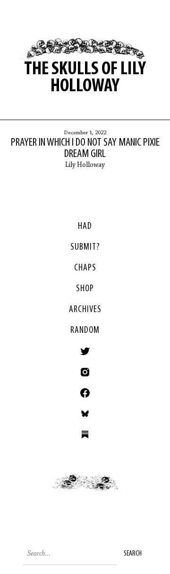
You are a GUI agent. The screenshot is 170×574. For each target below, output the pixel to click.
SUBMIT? (85, 247)
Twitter (85, 351)
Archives (85, 309)
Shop (85, 289)
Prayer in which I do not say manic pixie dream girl (85, 148)
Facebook (85, 393)
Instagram (85, 372)
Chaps (85, 268)
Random (85, 330)
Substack (85, 434)
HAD (85, 226)
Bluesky (85, 413)
